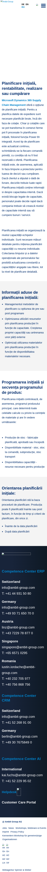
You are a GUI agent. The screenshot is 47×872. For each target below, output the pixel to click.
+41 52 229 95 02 (18, 781)
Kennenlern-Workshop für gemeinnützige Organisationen (22, 837)
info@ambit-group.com (18, 587)
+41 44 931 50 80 (17, 593)
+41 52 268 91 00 (18, 722)
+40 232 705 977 (17, 678)
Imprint (5, 832)
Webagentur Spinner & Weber (16, 870)
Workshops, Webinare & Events (31, 828)
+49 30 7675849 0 (18, 742)
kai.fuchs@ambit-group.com (22, 775)
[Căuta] (38, 5)
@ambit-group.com (23, 736)
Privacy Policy (17, 832)
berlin (6, 736)
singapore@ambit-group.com (23, 647)
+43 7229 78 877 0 (19, 633)
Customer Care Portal (19, 802)
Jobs (4, 828)
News (11, 828)
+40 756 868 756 (17, 684)
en (27, 4)
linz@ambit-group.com (18, 627)
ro (23, 7)
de (23, 4)
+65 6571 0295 (16, 653)
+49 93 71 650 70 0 (19, 613)
